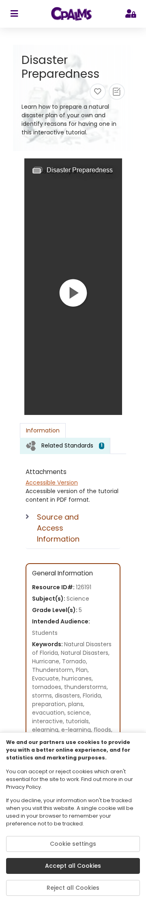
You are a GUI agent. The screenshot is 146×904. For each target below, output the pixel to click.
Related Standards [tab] (72, 445)
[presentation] (65, 446)
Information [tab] (43, 430)
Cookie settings (73, 844)
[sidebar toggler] (14, 14)
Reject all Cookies (73, 888)
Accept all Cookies (73, 866)
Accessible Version (52, 482)
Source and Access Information (58, 528)
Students (45, 633)
